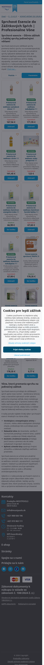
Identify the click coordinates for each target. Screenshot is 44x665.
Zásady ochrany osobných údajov (22, 343)
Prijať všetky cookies (22, 349)
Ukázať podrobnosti (22, 355)
